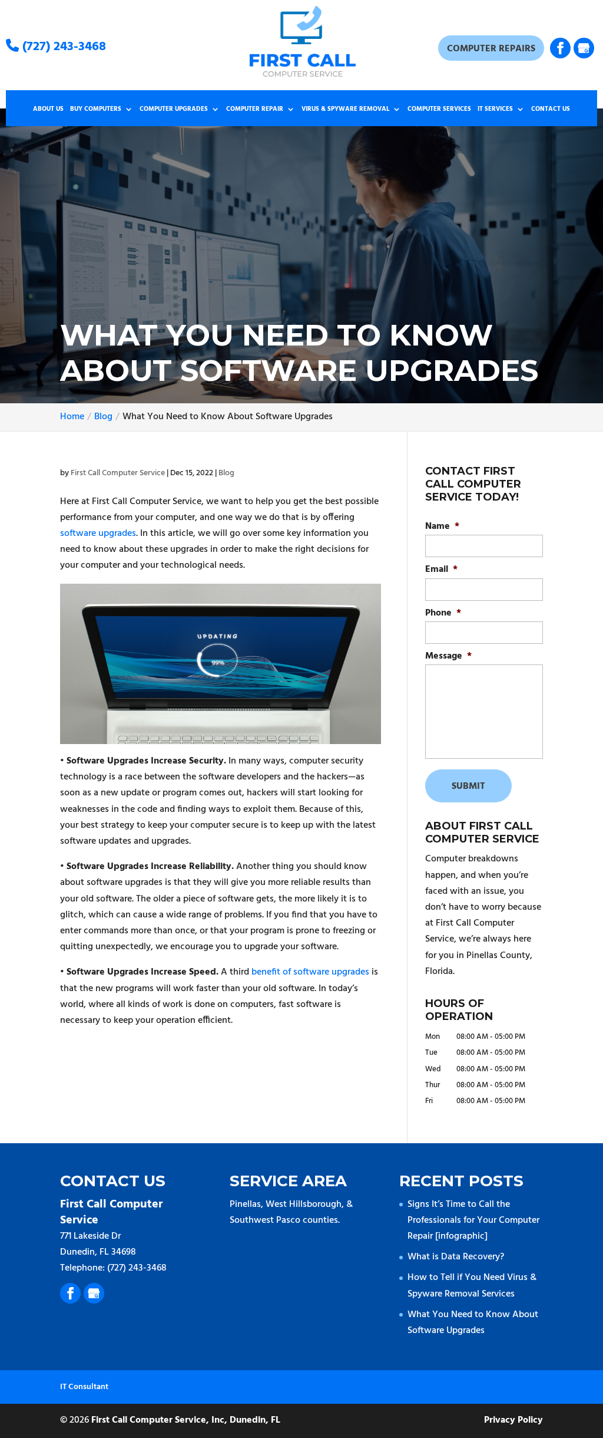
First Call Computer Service (118, 473)
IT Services (495, 109)
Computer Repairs (491, 49)
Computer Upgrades (174, 109)
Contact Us (550, 109)
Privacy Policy (513, 1420)
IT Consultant (84, 1387)
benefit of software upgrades (310, 972)
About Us (48, 109)
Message (448, 656)
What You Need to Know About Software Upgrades (472, 1322)
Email (441, 570)
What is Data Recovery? (455, 1257)
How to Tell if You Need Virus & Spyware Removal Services (471, 1285)
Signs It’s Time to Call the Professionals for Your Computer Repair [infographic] (473, 1220)
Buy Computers (95, 109)
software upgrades (98, 533)
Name (442, 527)
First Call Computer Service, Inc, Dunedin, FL (185, 1420)
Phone (443, 613)
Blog (226, 473)
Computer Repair (254, 109)
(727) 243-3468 (62, 47)
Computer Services (439, 109)
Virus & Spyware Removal (345, 109)
